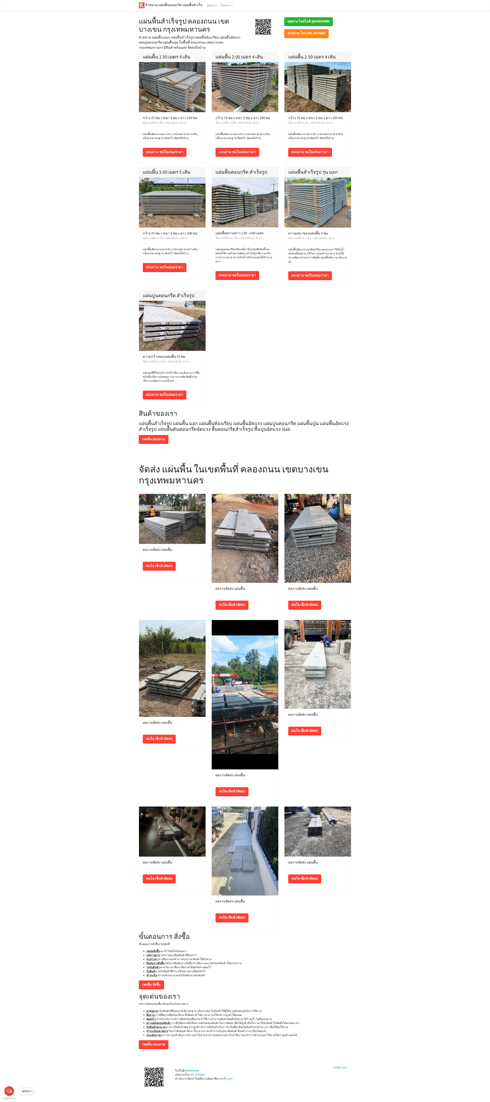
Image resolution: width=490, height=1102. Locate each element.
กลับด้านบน (340, 1067)
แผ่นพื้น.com (225, 1078)
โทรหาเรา (226, 5)
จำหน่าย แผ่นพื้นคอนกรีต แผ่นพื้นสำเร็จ (173, 5)
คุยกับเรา (212, 5)
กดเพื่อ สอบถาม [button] (153, 439)
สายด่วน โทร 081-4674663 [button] (306, 33)
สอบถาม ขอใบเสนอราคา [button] (164, 152)
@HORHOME (192, 1070)
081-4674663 (197, 1074)
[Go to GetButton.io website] (9, 1098)
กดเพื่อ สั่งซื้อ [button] (151, 984)
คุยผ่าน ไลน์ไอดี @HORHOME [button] (308, 21)
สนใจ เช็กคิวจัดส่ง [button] (159, 566)
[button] (263, 26)
